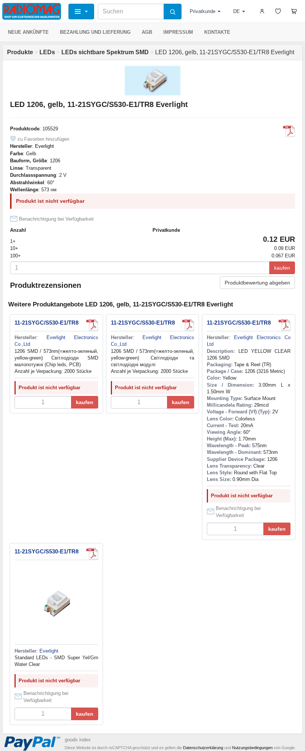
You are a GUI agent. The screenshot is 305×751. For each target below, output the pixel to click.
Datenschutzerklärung (203, 747)
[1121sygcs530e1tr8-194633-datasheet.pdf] (289, 131)
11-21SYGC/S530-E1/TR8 (46, 322)
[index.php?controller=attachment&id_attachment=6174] (92, 325)
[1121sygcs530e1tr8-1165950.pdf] (92, 554)
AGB (147, 32)
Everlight (44, 146)
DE (236, 11)
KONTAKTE (217, 32)
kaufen (282, 268)
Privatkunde (202, 11)
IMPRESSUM (178, 32)
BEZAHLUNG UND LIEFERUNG (95, 32)
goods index (78, 739)
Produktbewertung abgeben (257, 283)
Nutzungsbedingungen (252, 747)
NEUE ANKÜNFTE (28, 32)
